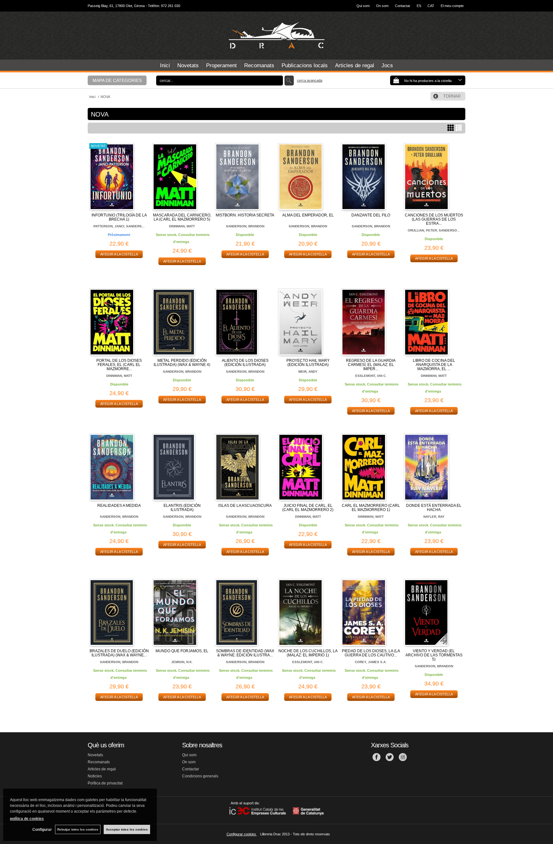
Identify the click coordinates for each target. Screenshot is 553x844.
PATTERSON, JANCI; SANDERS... (119, 226)
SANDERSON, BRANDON (245, 226)
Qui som (363, 6)
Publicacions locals (305, 65)
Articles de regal (354, 65)
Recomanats (259, 65)
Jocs (387, 65)
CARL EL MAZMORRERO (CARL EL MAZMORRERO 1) (371, 507)
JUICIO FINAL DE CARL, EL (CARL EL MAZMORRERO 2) (307, 507)
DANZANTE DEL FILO (370, 215)
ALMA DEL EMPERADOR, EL (308, 215)
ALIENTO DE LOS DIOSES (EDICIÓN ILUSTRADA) (245, 362)
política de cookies (27, 818)
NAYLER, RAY (434, 516)
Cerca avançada (309, 80)
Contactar (402, 6)
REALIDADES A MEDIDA (119, 505)
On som (382, 6)
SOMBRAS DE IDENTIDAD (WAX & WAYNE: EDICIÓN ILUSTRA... (245, 653)
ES (419, 6)
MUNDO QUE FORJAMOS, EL (182, 651)
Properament (221, 65)
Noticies (95, 776)
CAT (431, 6)
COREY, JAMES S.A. (371, 662)
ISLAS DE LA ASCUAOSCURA (245, 505)
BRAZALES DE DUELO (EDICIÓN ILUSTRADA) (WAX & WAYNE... (119, 653)
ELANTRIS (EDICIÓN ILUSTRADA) (182, 507)
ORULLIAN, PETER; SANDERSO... (434, 230)
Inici (165, 65)
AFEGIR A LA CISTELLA (119, 254)
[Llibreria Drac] (276, 35)
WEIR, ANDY (307, 371)
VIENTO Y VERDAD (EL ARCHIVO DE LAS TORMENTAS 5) (433, 655)
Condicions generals (200, 776)
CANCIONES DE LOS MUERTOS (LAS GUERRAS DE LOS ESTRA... (434, 219)
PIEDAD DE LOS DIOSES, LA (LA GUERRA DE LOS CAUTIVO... (371, 653)
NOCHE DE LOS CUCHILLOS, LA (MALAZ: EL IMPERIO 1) (308, 653)
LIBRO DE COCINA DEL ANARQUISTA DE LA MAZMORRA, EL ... (434, 364)
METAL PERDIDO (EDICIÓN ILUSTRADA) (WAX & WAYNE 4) (182, 362)
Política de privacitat (105, 783)
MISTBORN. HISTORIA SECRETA (245, 215)
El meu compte (452, 6)
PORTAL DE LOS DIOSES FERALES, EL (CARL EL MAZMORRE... (119, 364)
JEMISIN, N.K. (182, 662)
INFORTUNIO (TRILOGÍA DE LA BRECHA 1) (119, 217)
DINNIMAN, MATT (182, 226)
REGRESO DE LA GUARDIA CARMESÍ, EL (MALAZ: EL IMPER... (371, 364)
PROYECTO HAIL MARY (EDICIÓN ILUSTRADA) (308, 362)
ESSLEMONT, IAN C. (371, 375)
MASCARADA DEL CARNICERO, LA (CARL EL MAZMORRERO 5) (182, 217)
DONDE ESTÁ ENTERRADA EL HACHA (433, 507)
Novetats (188, 65)
